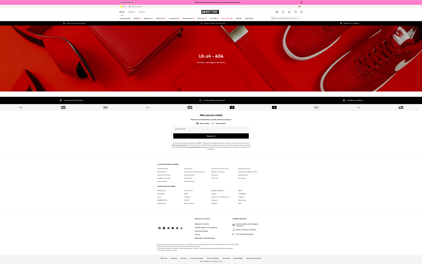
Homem (131, 12)
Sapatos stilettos (244, 168)
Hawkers (214, 203)
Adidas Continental (217, 172)
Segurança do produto (253, 258)
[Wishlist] (295, 12)
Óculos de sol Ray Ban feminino (194, 172)
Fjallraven (214, 200)
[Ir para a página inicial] (169, 219)
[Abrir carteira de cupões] (277, 12)
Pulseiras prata (189, 175)
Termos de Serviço (213, 258)
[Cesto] (301, 12)
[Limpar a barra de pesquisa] (301, 18)
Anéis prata (188, 168)
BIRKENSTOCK (162, 200)
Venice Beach (161, 203)
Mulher (122, 12)
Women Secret (189, 203)
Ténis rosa (214, 178)
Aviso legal (226, 258)
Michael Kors (161, 190)
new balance (188, 190)
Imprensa (174, 258)
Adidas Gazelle (189, 181)
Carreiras (183, 258)
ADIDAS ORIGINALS (217, 190)
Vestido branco (243, 175)
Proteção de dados (196, 258)
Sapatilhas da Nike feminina (247, 172)
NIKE (239, 203)
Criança (141, 12)
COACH (213, 194)
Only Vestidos (161, 172)
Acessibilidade (238, 258)
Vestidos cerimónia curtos (220, 168)
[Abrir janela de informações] (301, 2)
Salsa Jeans (242, 200)
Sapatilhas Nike (162, 168)
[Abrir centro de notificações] (289, 12)
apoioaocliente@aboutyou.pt (196, 147)
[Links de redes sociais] (159, 228)
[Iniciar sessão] (283, 12)
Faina (159, 197)
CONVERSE (242, 194)
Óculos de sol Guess (163, 175)
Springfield (161, 194)
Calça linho (214, 175)
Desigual (241, 197)
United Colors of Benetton (220, 197)
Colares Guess (162, 181)
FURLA (186, 200)
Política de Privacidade (179, 145)
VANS (240, 190)
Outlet (124, 6)
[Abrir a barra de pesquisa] (272, 18)
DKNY (186, 194)
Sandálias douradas (164, 178)
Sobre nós (164, 258)
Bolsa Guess (188, 178)
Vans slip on (242, 178)
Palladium (187, 197)
